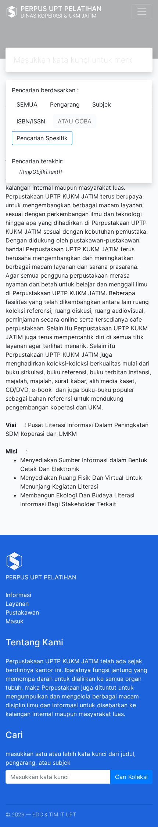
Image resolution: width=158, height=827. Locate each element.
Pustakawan (22, 612)
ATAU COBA (74, 121)
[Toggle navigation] (142, 11)
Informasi (18, 594)
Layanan (17, 603)
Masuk (15, 621)
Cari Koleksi (131, 776)
